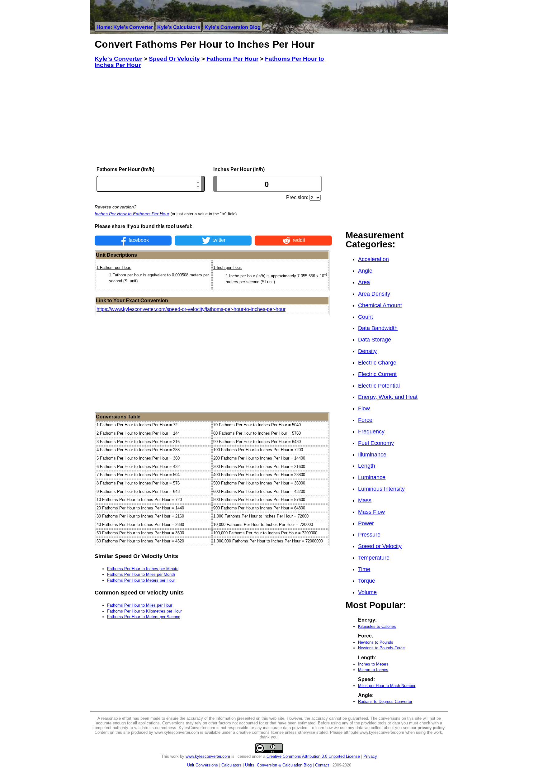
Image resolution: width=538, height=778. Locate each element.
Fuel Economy (376, 443)
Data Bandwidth (378, 328)
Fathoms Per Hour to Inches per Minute (142, 568)
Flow (364, 408)
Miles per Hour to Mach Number (386, 685)
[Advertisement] (213, 117)
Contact (322, 765)
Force (365, 420)
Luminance (371, 477)
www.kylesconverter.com (208, 756)
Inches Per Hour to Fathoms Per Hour (132, 213)
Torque (366, 581)
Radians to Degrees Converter (385, 701)
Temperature (373, 558)
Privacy (370, 756)
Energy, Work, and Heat (388, 397)
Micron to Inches (373, 669)
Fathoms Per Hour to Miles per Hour (139, 605)
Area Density (374, 294)
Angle (365, 271)
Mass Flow (371, 512)
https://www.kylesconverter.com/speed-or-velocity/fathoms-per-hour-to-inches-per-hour (191, 309)
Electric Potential (379, 386)
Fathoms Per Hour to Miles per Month (141, 574)
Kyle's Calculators (178, 27)
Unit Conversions (202, 765)
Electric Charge (377, 363)
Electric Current (377, 374)
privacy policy (431, 727)
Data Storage (374, 339)
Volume (367, 592)
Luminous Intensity (381, 489)
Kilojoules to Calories (377, 626)
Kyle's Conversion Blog (233, 27)
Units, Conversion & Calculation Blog (278, 765)
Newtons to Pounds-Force (381, 648)
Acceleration (373, 259)
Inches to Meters (373, 664)
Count (365, 317)
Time (364, 569)
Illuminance (372, 454)
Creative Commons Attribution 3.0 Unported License (313, 756)
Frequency (371, 431)
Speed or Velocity (380, 546)
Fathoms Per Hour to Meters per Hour (141, 580)
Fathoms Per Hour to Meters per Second (143, 616)
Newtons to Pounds (375, 642)
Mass (364, 500)
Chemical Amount (380, 305)
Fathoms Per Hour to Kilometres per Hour (144, 611)
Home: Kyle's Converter (125, 27)
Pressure (369, 535)
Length (366, 466)
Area (364, 282)
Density (367, 351)
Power (366, 523)
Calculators (231, 765)
